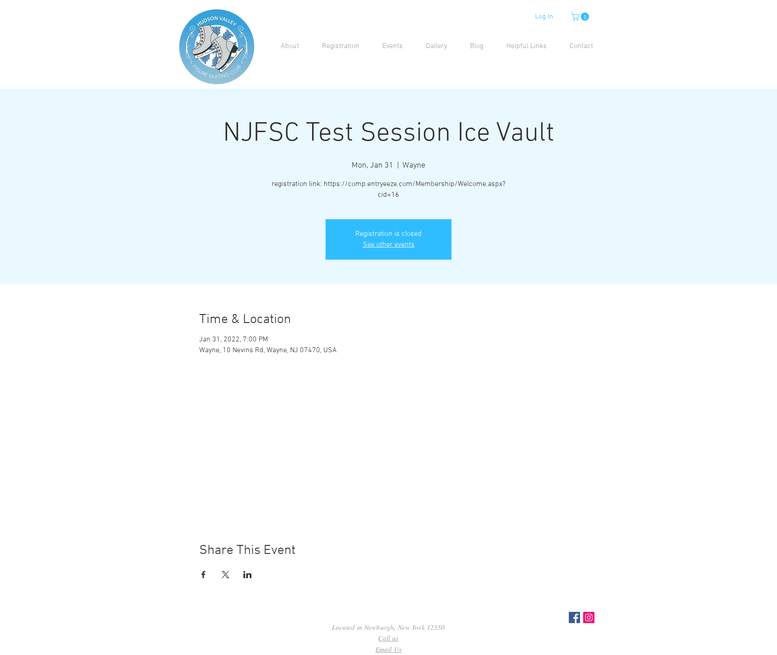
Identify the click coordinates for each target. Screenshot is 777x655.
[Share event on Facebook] (203, 574)
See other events (389, 244)
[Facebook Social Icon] (574, 617)
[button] (581, 17)
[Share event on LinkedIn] (247, 574)
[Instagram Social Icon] (588, 617)
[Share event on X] (225, 574)
